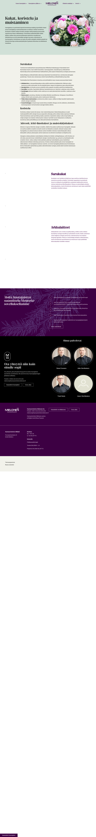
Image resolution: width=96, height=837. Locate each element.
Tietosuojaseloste (10, 462)
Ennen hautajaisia (21, 3)
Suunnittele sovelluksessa (58, 409)
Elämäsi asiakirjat (67, 3)
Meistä (77, 3)
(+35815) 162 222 (13, 379)
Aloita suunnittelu (56, 326)
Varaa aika (28, 385)
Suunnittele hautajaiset (13, 385)
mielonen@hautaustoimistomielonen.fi (15, 381)
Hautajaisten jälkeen (34, 3)
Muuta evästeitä (9, 465)
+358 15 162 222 (35, 411)
